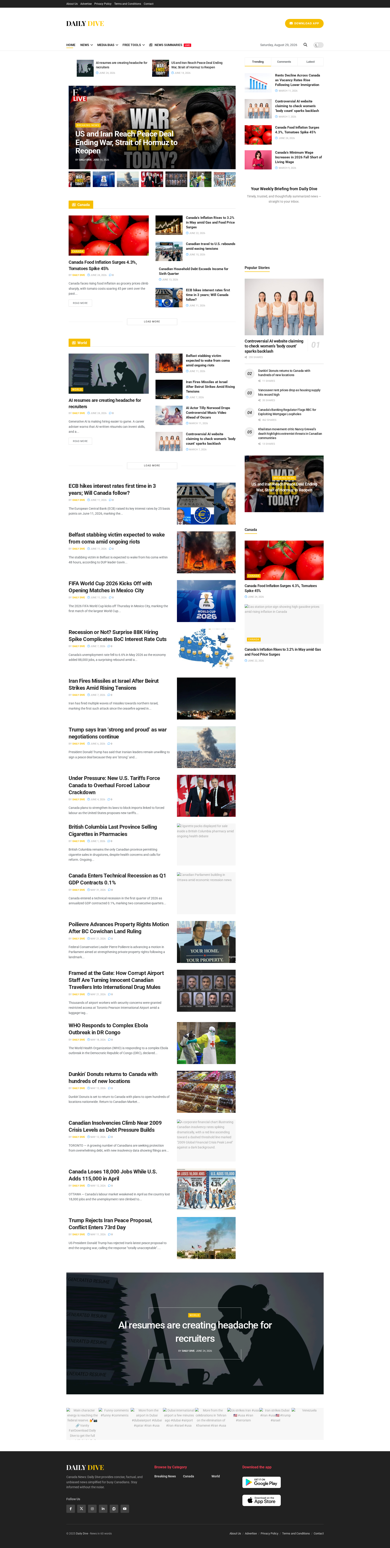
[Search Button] (305, 45)
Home (70, 45)
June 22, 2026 (196, 233)
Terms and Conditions (127, 3)
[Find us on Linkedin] (103, 1509)
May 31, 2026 (98, 890)
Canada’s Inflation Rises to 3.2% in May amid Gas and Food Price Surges (210, 222)
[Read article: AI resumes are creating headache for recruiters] (85, 68)
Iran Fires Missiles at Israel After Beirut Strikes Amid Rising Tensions (210, 386)
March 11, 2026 (198, 423)
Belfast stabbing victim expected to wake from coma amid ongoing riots (208, 360)
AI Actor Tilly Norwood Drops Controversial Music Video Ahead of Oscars (208, 412)
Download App (306, 23)
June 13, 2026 (169, 279)
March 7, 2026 (197, 449)
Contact (148, 3)
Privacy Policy (102, 3)
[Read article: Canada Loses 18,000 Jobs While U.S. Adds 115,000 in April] (206, 1189)
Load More (152, 321)
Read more (82, 302)
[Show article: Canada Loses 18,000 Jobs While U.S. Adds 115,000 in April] (225, 179)
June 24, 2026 (106, 73)
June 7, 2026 (196, 397)
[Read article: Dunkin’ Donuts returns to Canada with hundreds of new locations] (206, 1092)
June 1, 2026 (97, 841)
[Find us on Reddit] (114, 1509)
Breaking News (88, 125)
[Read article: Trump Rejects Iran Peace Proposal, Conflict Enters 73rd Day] (206, 1238)
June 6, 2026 (97, 743)
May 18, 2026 (98, 1039)
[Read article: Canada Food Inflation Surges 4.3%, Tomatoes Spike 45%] (109, 235)
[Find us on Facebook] (70, 1509)
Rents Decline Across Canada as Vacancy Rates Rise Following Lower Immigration (297, 80)
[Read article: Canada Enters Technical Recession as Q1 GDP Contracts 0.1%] (206, 893)
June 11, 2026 (196, 305)
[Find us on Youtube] (125, 1509)
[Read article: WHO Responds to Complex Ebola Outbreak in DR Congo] (206, 1043)
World (77, 389)
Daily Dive (85, 159)
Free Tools (132, 45)
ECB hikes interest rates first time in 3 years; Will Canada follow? (208, 295)
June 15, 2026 (196, 254)
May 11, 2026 (98, 1234)
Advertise (86, 3)
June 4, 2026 (97, 799)
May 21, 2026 (98, 938)
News (84, 45)
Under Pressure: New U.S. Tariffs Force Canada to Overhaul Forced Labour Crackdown (114, 785)
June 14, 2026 (182, 73)
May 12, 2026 (98, 1137)
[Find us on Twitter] (81, 1509)
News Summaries (172, 45)
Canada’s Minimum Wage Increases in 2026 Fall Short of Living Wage (298, 157)
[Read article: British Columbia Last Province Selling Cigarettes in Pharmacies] (206, 844)
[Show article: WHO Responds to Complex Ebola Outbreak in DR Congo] (200, 179)
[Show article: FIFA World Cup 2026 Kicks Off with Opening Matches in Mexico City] (104, 179)
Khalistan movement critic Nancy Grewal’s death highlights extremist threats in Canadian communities (290, 433)
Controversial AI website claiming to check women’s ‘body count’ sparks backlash (211, 439)
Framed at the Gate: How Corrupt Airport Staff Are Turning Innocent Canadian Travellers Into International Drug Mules (116, 980)
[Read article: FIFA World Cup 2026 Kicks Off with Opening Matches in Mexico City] (206, 601)
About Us (72, 3)
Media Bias (105, 45)
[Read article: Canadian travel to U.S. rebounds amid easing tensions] (169, 251)
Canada (77, 251)
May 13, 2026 (98, 1088)
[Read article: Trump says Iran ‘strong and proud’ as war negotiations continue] (206, 747)
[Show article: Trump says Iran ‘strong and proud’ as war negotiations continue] (128, 179)
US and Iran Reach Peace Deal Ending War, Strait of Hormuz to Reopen (126, 142)
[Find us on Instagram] (92, 1509)
